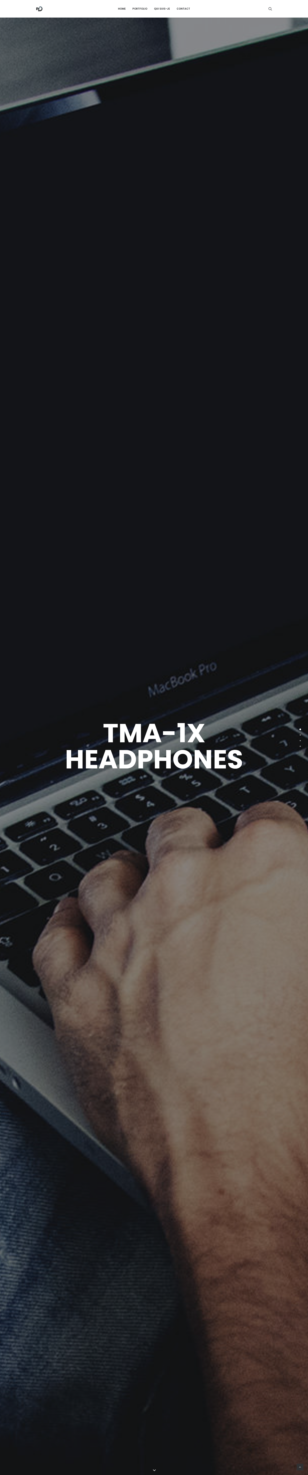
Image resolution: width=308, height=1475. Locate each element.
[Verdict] (300, 746)
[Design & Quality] (300, 729)
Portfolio (139, 8)
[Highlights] (300, 735)
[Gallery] (300, 741)
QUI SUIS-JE (162, 8)
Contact (183, 8)
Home (122, 8)
